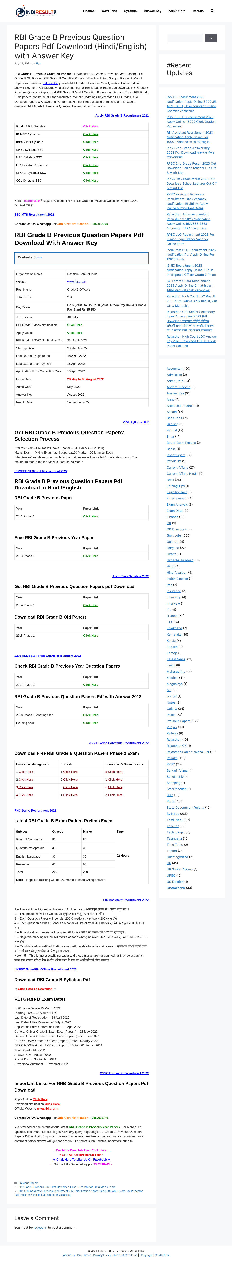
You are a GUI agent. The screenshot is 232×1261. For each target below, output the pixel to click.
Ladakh (172, 647)
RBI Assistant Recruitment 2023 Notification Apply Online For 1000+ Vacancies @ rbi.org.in (190, 137)
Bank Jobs (174, 418)
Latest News (176, 659)
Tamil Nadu (175, 820)
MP (169, 690)
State (171, 801)
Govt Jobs (109, 11)
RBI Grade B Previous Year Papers (112, 74)
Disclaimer (84, 1255)
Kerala (171, 640)
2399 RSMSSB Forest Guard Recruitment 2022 (47, 656)
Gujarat (172, 541)
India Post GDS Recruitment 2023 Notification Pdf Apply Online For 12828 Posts (191, 254)
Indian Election (177, 579)
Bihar (170, 436)
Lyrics (171, 665)
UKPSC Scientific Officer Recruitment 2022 (45, 969)
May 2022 (73, 387)
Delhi (170, 480)
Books (171, 449)
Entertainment (177, 498)
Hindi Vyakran (177, 572)
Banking (172, 424)
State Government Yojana (185, 807)
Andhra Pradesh (178, 387)
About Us (69, 1255)
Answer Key (152, 11)
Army (170, 399)
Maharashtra (176, 671)
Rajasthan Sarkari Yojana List (188, 752)
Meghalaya (175, 684)
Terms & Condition (125, 1255)
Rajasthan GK (177, 746)
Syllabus (130, 11)
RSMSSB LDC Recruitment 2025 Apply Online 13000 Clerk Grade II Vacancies (191, 121)
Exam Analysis (177, 504)
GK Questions (177, 529)
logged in (40, 1227)
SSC (170, 795)
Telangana (174, 838)
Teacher (173, 826)
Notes (171, 702)
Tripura (172, 851)
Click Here (90, 126)
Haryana (173, 548)
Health (171, 554)
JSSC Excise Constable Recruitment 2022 (119, 743)
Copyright (146, 1255)
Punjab (172, 727)
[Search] (211, 38)
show (39, 257)
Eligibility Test (177, 492)
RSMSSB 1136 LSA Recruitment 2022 (40, 471)
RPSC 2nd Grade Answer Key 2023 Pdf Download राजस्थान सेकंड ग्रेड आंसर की (190, 152)
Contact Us (162, 1255)
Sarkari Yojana (177, 770)
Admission (174, 375)
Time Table (175, 844)
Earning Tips (176, 486)
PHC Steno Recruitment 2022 (35, 810)
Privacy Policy (102, 1255)
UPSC (171, 875)
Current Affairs (177, 467)
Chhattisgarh (176, 455)
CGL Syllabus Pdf (136, 422)
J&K (169, 622)
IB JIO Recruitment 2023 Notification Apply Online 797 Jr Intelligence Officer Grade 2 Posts (191, 270)
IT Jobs (172, 616)
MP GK (172, 696)
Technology (175, 832)
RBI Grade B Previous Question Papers (42, 74)
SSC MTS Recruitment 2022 (34, 214)
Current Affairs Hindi (182, 473)
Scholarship (175, 776)
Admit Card (177, 11)
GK (169, 523)
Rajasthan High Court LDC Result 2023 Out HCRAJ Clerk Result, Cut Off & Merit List (192, 301)
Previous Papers (28, 1182)
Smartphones (176, 789)
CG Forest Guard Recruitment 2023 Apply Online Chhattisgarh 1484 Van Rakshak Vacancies (190, 285)
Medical (172, 678)
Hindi (170, 566)
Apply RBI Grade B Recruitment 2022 (122, 115)
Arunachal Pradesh (180, 405)
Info (169, 585)
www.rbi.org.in (76, 281)
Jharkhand (174, 628)
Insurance (174, 591)
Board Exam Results (181, 443)
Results (198, 11)
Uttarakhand (176, 888)
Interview (173, 603)
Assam (172, 412)
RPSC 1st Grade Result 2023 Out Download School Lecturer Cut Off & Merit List (192, 183)
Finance (89, 11)
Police (171, 715)
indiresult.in (50, 83)
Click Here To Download (35, 989)
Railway (172, 733)
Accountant (175, 368)
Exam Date (175, 511)
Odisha (172, 708)
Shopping (173, 783)
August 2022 (75, 394)
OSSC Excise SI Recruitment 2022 (124, 1073)
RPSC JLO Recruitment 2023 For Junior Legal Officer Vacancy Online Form (190, 239)
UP (169, 863)
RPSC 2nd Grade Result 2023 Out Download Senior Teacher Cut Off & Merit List (191, 168)
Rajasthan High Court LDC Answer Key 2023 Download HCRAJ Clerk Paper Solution (192, 341)
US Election (175, 882)
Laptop (172, 653)
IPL (169, 609)
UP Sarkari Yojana (180, 869)
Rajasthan (174, 739)
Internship (174, 597)
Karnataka (174, 634)
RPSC (171, 764)
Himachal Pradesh (180, 560)
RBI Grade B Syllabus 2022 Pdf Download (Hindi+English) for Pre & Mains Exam (67, 1186)
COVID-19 (174, 461)
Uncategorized (177, 857)
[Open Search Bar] (212, 10)
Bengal (172, 430)
